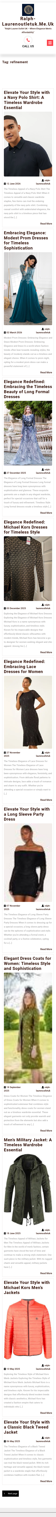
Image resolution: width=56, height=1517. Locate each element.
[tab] (50, 43)
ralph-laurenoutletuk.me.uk (28, 21)
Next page (12, 1493)
